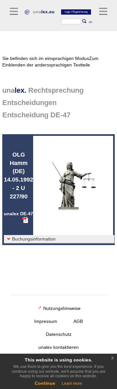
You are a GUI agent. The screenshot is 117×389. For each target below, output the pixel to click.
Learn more (72, 383)
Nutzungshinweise (62, 308)
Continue (45, 383)
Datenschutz (59, 334)
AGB (78, 321)
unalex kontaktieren (58, 347)
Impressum (45, 321)
